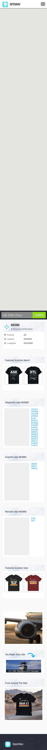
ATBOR (34, 416)
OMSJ (34, 466)
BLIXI (33, 418)
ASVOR (34, 414)
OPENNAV (14, 4)
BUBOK (34, 423)
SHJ (33, 521)
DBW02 (34, 434)
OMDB (34, 464)
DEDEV (34, 439)
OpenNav (17, 744)
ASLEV (34, 409)
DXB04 (34, 446)
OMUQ (34, 468)
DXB (33, 518)
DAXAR (34, 430)
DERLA (34, 441)
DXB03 (34, 443)
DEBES (34, 436)
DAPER (34, 425)
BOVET (34, 421)
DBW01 (34, 432)
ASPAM (34, 411)
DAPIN (34, 427)
